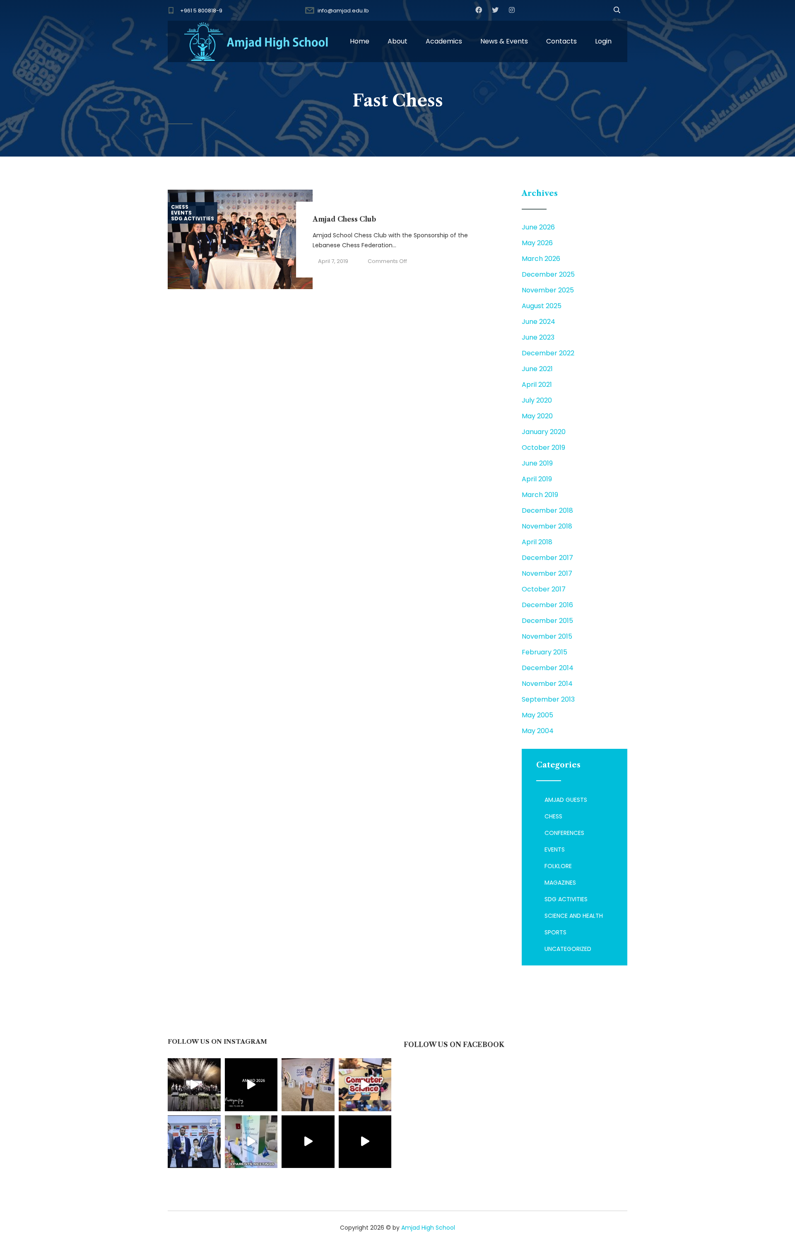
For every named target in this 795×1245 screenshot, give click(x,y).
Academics (444, 41)
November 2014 (547, 683)
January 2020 (544, 432)
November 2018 (547, 526)
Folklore (558, 866)
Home (359, 41)
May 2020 (537, 416)
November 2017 (547, 573)
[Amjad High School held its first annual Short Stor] (308, 1141)
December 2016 (547, 605)
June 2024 (538, 321)
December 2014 (547, 668)
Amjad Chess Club (344, 219)
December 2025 (548, 274)
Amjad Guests (565, 800)
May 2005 (537, 715)
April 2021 (537, 384)
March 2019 (540, 494)
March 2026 (541, 258)
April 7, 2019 (333, 261)
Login (603, 41)
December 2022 (548, 353)
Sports (555, 932)
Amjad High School (428, 1227)
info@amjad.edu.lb (343, 10)
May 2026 (537, 243)
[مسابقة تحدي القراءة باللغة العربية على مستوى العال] (308, 1084)
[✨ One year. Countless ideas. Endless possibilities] (365, 1084)
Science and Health (573, 916)
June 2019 (537, 463)
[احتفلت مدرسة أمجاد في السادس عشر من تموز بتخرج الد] (194, 1084)
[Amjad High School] (256, 41)
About (397, 41)
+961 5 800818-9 (201, 10)
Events (181, 212)
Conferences (564, 833)
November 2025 (548, 290)
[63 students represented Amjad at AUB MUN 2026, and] (365, 1141)
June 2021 (537, 369)
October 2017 (544, 589)
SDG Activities (192, 218)
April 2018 (537, 542)
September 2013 (548, 699)
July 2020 (537, 400)
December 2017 (547, 557)
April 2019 (537, 479)
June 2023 (538, 337)
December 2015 (547, 620)
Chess (179, 207)
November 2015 (547, 636)
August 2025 (541, 306)
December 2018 (547, 510)
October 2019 (543, 447)
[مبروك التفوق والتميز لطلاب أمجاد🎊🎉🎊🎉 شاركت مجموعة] (194, 1141)
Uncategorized (567, 949)
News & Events (504, 41)
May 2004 (538, 731)
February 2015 (544, 652)
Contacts (561, 41)
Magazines (560, 882)
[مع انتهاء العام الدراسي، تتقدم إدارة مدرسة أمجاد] (251, 1141)
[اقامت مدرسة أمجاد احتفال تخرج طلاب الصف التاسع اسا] (251, 1084)
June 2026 (538, 227)
